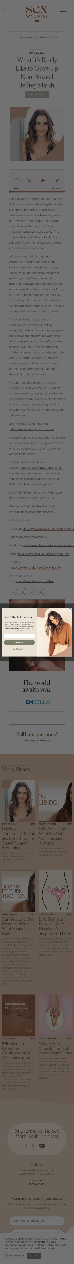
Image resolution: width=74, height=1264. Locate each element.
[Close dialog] (70, 609)
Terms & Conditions (18, 648)
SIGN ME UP (19, 642)
